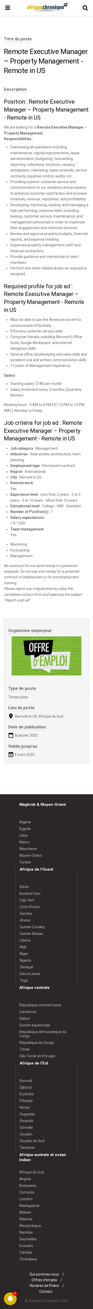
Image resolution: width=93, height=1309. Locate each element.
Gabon (24, 1018)
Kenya (25, 1107)
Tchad (24, 1049)
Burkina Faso (30, 893)
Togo (24, 980)
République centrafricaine (40, 1005)
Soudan (26, 1134)
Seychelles (28, 1239)
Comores (26, 1192)
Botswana (27, 1186)
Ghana (25, 920)
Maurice (26, 1219)
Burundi (26, 1081)
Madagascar (29, 1206)
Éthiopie (26, 1101)
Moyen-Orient (30, 855)
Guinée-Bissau (31, 934)
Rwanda (26, 1121)
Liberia (25, 940)
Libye (23, 835)
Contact (45, 1291)
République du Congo (36, 1043)
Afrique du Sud (31, 1172)
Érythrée (27, 1094)
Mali (23, 947)
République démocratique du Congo (42, 1034)
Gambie (26, 913)
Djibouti (26, 1087)
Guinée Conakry (32, 927)
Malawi (25, 1212)
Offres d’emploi (44, 1280)
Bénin (24, 887)
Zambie (25, 1252)
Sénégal (26, 967)
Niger (24, 954)
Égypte (25, 829)
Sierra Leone (30, 974)
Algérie (25, 822)
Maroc (24, 842)
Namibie (26, 1232)
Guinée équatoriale (34, 1025)
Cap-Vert (27, 900)
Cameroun (28, 1012)
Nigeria (25, 960)
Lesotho (26, 1199)
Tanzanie (27, 1147)
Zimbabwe (28, 1259)
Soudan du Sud (32, 1141)
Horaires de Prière (44, 1286)
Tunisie (25, 862)
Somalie (26, 1127)
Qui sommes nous (44, 1274)
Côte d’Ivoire (30, 907)
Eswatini (26, 1246)
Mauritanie (28, 849)
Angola (25, 1179)
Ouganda (27, 1114)
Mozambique (30, 1226)
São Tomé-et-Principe (37, 1056)
